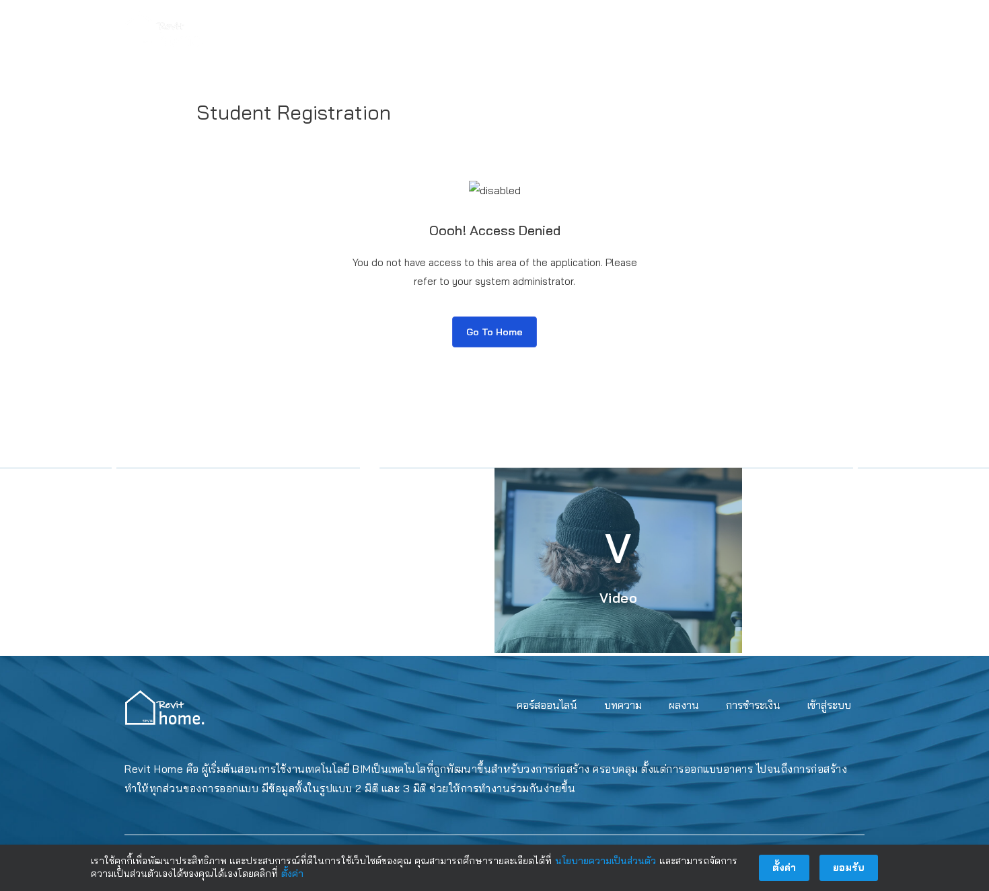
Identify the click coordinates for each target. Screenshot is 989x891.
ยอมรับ (849, 867)
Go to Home (494, 332)
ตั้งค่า (292, 873)
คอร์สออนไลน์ (547, 29)
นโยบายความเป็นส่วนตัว (605, 861)
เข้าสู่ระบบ (829, 29)
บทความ (624, 29)
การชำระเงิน (752, 29)
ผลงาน (683, 29)
